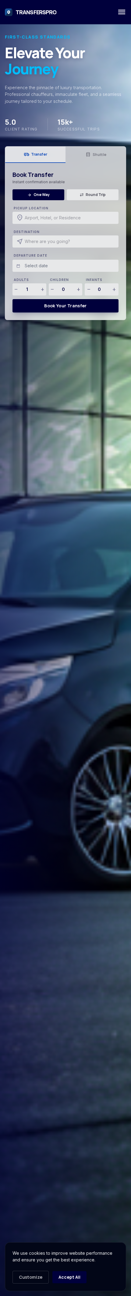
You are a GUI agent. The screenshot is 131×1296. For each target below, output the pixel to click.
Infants (94, 280)
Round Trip (93, 194)
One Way (38, 194)
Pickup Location (31, 208)
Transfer (35, 154)
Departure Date (30, 255)
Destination (27, 232)
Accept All (69, 1277)
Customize (30, 1277)
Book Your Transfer (65, 306)
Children (59, 280)
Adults (21, 280)
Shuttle (95, 154)
